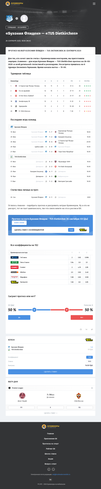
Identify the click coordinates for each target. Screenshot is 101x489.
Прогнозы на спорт (50, 444)
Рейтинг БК (50, 449)
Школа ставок (50, 454)
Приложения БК (50, 439)
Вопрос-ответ (50, 464)
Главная (50, 434)
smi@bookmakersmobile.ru (61, 474)
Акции (50, 459)
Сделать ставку (50, 372)
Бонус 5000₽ (19, 223)
